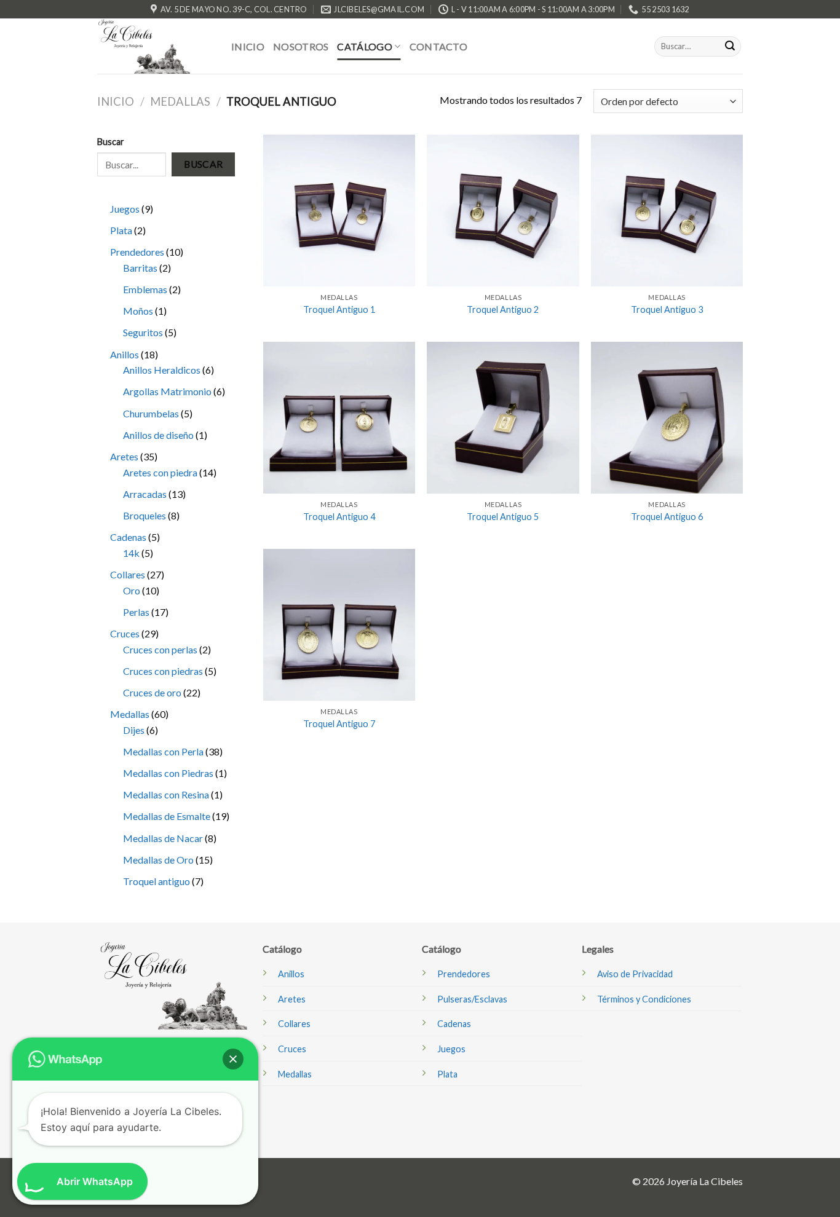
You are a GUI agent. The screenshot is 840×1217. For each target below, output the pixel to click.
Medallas (180, 101)
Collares (294, 1023)
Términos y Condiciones (644, 999)
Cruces (292, 1049)
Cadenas (454, 1023)
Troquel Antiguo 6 (667, 516)
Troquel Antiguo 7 (339, 724)
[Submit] (729, 46)
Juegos (451, 1049)
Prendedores (463, 974)
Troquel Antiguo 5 (503, 516)
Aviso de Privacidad (635, 974)
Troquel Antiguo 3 (667, 309)
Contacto (439, 46)
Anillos (291, 974)
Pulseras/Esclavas (472, 999)
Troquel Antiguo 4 (339, 516)
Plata (447, 1074)
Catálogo (364, 46)
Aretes (292, 999)
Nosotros (301, 46)
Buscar (203, 164)
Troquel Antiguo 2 (503, 309)
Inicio (247, 46)
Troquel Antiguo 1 (339, 309)
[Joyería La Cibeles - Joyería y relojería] (155, 46)
